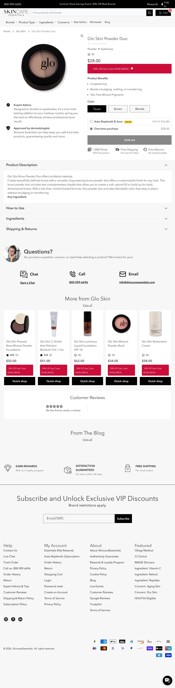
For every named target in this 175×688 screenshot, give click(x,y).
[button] (10, 22)
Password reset (53, 586)
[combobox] (92, 13)
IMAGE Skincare (144, 562)
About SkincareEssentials (105, 550)
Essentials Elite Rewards (59, 550)
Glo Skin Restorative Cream (154, 343)
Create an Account (56, 592)
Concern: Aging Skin (147, 586)
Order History (12, 574)
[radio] (129, 121)
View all (87, 305)
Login (47, 580)
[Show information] (131, 68)
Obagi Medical (144, 550)
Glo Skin (21, 31)
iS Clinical (141, 556)
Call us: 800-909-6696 (16, 568)
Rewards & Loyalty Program (107, 562)
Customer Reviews (14, 592)
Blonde (139, 109)
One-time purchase (106, 128)
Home (6, 31)
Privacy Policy (52, 604)
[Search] (82, 36)
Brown (118, 109)
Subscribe (123, 518)
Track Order (10, 562)
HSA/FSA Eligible (145, 598)
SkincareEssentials (22, 648)
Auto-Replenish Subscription (61, 556)
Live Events (97, 586)
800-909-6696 (12, 4)
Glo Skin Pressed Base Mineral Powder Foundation (19, 345)
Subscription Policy (15, 604)
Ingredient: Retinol (146, 574)
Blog (93, 580)
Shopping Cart (53, 574)
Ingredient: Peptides (147, 580)
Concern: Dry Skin (146, 592)
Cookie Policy (98, 574)
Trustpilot (96, 604)
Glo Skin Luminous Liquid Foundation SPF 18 (85, 345)
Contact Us (10, 550)
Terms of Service (54, 598)
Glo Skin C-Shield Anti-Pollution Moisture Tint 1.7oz (52, 345)
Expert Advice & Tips (16, 586)
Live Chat (9, 556)
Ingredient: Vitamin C (148, 568)
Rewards (152, 4)
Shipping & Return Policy (18, 598)
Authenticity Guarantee (104, 556)
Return (7, 580)
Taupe (97, 109)
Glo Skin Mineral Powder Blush (118, 343)
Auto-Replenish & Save (112, 121)
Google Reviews (100, 598)
